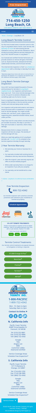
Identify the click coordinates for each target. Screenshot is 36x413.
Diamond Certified (18, 350)
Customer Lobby (18, 348)
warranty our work (7, 48)
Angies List (18, 344)
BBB (18, 346)
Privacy (18, 408)
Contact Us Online (17, 311)
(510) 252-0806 (19, 334)
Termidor (18, 271)
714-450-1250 (18, 20)
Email (17, 234)
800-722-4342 (19, 190)
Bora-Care (18, 259)
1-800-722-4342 (18, 302)
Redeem (24, 234)
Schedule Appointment (18, 205)
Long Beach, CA (18, 24)
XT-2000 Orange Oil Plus (18, 253)
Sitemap (24, 408)
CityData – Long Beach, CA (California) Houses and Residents (18, 179)
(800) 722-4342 (19, 336)
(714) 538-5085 (19, 373)
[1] (28, 54)
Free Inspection (18, 5)
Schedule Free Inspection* (18, 356)
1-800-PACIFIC (18, 299)
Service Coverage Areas (18, 354)
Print (11, 234)
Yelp (18, 342)
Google (18, 340)
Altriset (18, 276)
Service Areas (8, 400)
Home (3, 31)
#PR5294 (29, 1)
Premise (18, 265)
